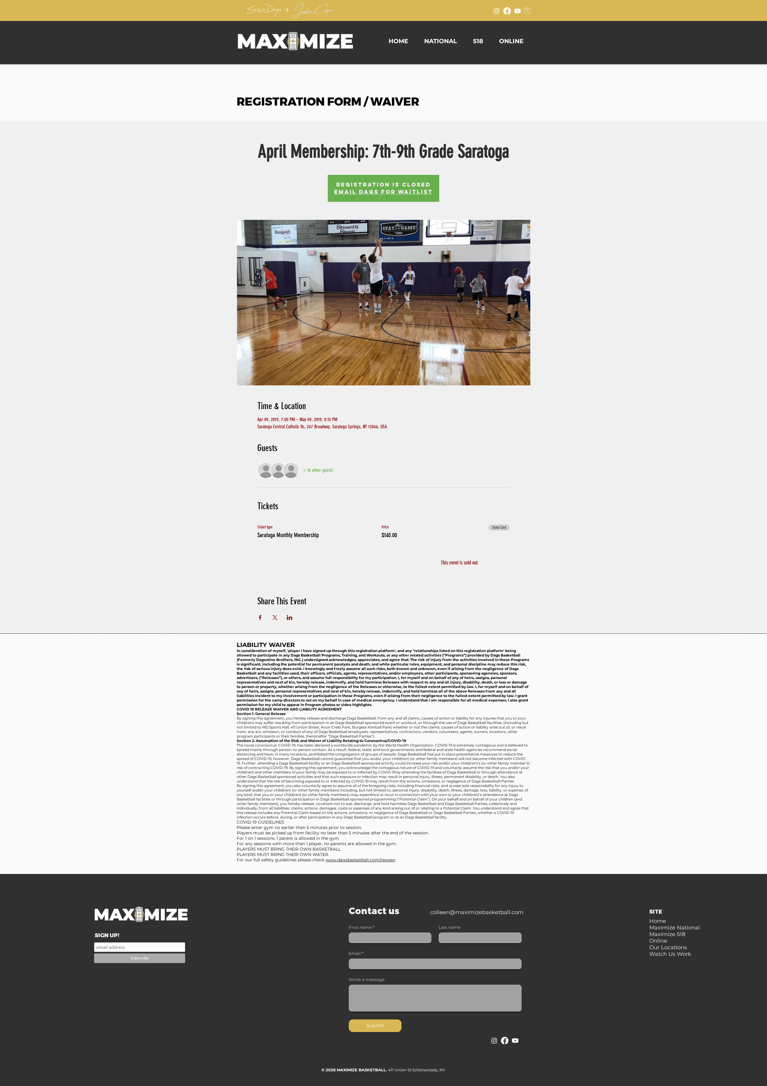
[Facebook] (507, 11)
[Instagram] (496, 11)
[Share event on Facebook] (260, 617)
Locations (411, 10)
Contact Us (436, 10)
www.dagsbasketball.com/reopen (360, 860)
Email (356, 953)
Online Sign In (466, 10)
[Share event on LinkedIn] (289, 617)
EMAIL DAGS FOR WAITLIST (383, 191)
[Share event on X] (275, 617)
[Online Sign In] (486, 10)
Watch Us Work (380, 10)
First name (361, 927)
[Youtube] (517, 11)
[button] (527, 10)
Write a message (366, 979)
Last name (449, 927)
